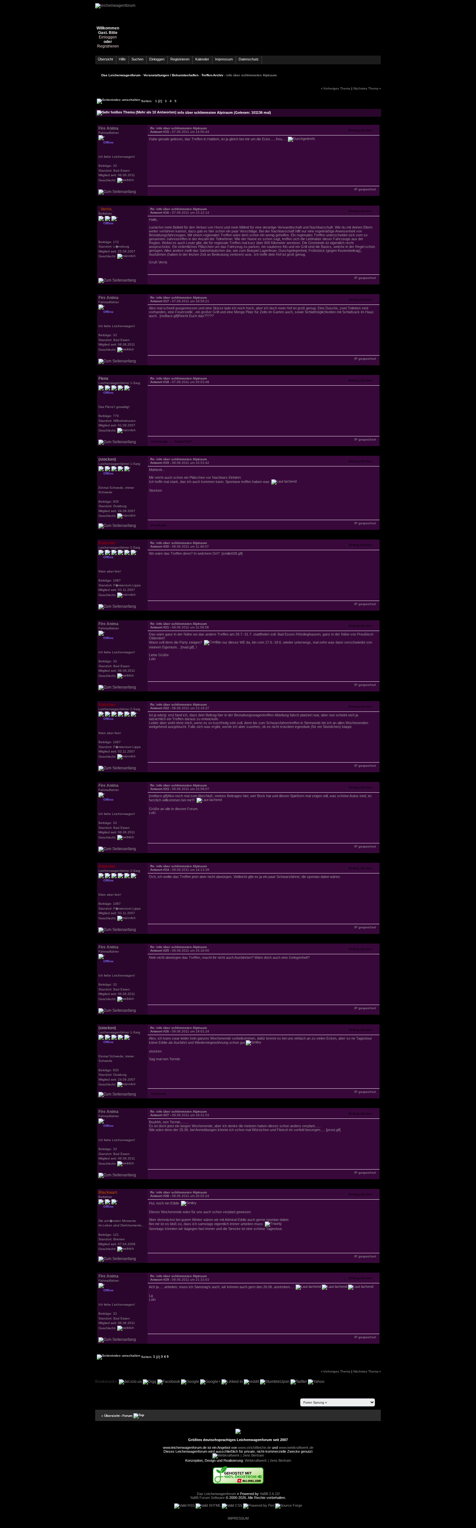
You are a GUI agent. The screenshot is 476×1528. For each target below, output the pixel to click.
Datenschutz (249, 59)
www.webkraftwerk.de (296, 1447)
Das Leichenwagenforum (121, 75)
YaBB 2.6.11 (269, 1494)
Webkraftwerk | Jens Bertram (268, 1460)
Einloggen (108, 37)
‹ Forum (126, 1415)
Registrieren (108, 46)
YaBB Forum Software (207, 1498)
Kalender (202, 59)
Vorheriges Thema (336, 88)
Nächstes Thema (366, 88)
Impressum (224, 59)
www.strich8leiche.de (254, 1447)
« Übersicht (110, 1415)
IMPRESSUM (238, 1518)
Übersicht (105, 59)
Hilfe (122, 59)
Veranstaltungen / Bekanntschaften (170, 75)
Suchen (137, 59)
